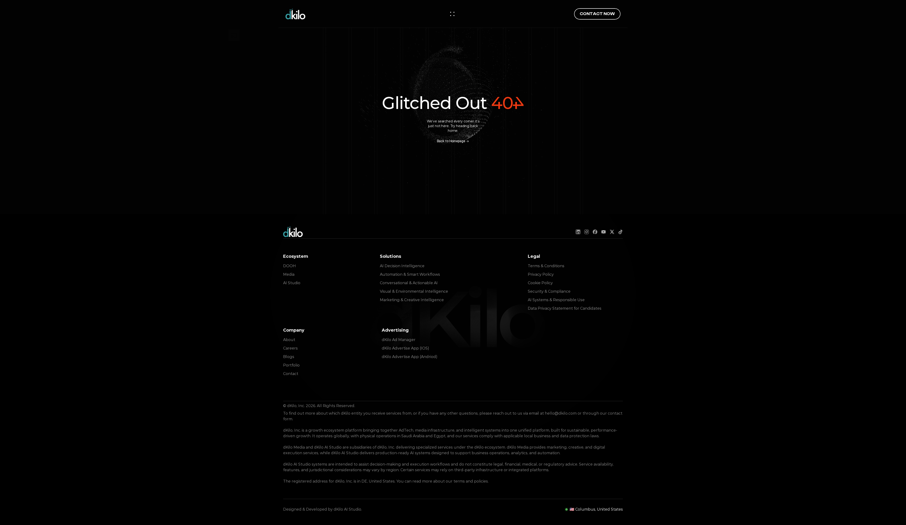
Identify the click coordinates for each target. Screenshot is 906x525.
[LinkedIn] (578, 231)
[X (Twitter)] (612, 231)
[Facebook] (595, 231)
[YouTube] (603, 231)
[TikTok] (620, 231)
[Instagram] (586, 231)
